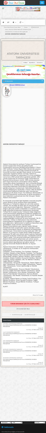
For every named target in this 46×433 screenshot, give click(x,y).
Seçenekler (31, 62)
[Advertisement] (28, 15)
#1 (42, 80)
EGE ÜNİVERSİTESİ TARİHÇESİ (11, 341)
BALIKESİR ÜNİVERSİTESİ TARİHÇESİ (12, 358)
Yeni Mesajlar (8, 22)
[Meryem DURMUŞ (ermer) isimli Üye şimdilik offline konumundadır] (6, 90)
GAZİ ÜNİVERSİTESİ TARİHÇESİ (11, 332)
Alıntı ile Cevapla (38, 295)
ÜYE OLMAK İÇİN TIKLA (23, 309)
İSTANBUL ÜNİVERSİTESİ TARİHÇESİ (12, 323)
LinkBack (25, 62)
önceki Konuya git (17, 314)
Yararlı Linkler (14, 22)
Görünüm (39, 62)
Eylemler (21, 22)
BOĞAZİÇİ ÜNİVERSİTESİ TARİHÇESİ (12, 349)
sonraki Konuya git (29, 314)
